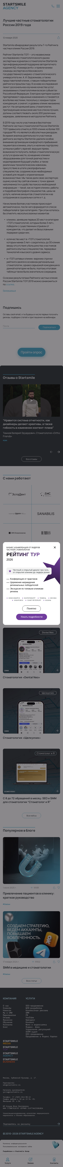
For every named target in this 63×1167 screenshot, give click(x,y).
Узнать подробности (31, 617)
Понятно (31, 608)
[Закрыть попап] (55, 547)
